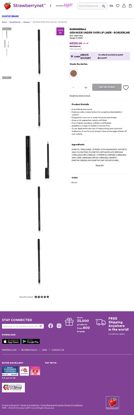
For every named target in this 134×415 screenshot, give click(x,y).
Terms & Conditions (30, 405)
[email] (45, 297)
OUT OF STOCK (107, 87)
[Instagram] (59, 326)
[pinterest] (39, 297)
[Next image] (6, 77)
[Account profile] (124, 6)
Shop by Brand (10, 16)
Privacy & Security (10, 405)
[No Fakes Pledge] (35, 374)
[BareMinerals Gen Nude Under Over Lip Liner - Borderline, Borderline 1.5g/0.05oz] (73, 73)
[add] (86, 87)
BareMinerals (78, 29)
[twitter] (42, 297)
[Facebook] (51, 326)
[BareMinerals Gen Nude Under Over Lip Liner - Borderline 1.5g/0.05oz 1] (6, 34)
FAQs (44, 350)
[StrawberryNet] (24, 5)
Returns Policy (29, 350)
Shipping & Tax (9, 350)
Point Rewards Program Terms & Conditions (62, 405)
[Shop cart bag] (130, 6)
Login (77, 56)
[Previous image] (6, 28)
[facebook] (36, 297)
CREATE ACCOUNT (85, 56)
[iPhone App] (12, 343)
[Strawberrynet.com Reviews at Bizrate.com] (10, 375)
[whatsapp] (48, 297)
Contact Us (58, 350)
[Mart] (64, 6)
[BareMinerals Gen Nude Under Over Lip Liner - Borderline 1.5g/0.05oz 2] (6, 43)
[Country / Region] (111, 6)
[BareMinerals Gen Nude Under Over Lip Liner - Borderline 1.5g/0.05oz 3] (6, 52)
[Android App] (31, 343)
